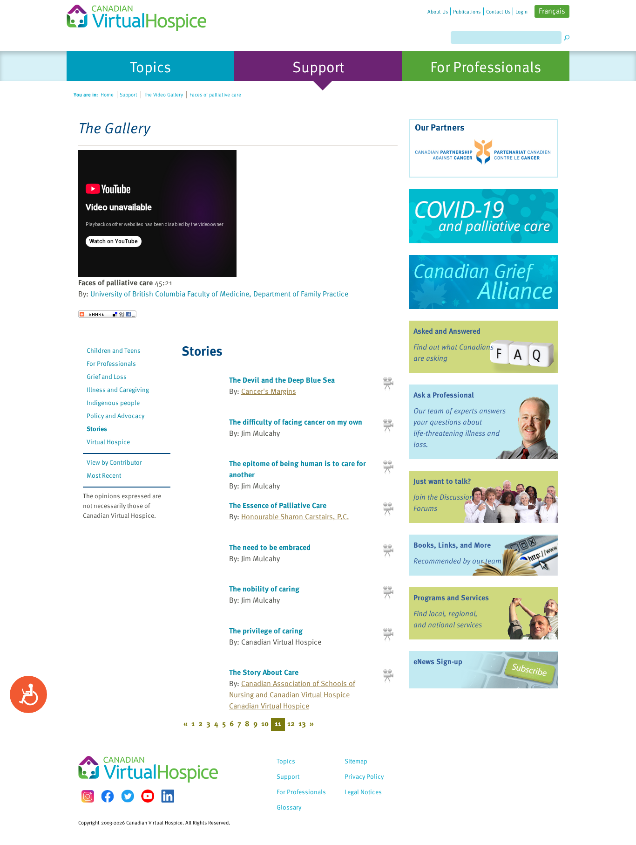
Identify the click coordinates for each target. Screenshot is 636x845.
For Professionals (111, 363)
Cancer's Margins (268, 391)
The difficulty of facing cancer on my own (295, 421)
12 (291, 723)
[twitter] (127, 796)
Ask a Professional (443, 394)
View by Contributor (114, 462)
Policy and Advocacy (115, 415)
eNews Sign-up (437, 661)
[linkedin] (167, 796)
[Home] (142, 15)
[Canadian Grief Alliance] (483, 282)
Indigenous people (113, 402)
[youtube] (147, 796)
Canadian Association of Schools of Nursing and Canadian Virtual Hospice (292, 689)
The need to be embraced (270, 547)
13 (302, 723)
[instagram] (87, 796)
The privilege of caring (266, 630)
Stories (97, 428)
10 (265, 723)
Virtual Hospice (108, 442)
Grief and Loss (107, 376)
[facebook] (107, 796)
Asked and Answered (446, 331)
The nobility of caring (264, 588)
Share (107, 314)
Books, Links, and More (452, 544)
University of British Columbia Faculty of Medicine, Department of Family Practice (219, 293)
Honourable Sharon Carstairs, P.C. (295, 516)
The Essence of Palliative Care (277, 505)
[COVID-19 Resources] (483, 216)
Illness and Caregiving (118, 389)
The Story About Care (263, 672)
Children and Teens (114, 350)
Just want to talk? (442, 481)
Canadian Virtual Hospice (269, 705)
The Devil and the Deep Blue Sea (282, 379)
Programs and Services (451, 597)
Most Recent (104, 475)
